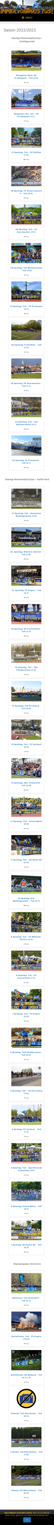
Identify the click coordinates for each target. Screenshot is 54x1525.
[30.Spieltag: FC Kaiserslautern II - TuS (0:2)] (26, 185)
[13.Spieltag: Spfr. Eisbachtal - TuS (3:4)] (26, 777)
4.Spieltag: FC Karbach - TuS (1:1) (26, 1130)
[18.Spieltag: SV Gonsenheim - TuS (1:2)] (26, 623)
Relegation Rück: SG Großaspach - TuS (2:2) (26, 76)
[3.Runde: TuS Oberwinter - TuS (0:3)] (26, 1408)
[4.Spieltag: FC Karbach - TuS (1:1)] (26, 1124)
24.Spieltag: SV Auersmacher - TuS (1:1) (26, 384)
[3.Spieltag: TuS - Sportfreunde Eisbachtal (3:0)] (26, 1162)
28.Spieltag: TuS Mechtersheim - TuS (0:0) (26, 269)
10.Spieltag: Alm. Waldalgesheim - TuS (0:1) (26, 899)
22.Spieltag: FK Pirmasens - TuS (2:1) (26, 461)
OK (27, 1520)
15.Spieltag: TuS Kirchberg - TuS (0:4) (26, 707)
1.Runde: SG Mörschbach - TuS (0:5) (26, 1491)
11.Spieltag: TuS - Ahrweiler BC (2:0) (26, 861)
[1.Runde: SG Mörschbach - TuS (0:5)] (26, 1485)
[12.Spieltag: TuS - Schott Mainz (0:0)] (26, 816)
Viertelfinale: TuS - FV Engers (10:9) (26, 1337)
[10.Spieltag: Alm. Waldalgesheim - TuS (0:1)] (26, 893)
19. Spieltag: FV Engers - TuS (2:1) (26, 591)
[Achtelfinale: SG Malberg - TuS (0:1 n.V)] (26, 1369)
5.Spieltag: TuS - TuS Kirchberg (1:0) (26, 1092)
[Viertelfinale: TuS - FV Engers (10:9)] (26, 1331)
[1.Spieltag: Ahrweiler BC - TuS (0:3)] (26, 1239)
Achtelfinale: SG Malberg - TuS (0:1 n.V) (26, 1376)
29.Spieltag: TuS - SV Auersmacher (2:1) (26, 230)
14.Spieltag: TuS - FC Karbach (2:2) (26, 745)
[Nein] (51, 1517)
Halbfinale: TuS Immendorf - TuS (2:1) (26, 1299)
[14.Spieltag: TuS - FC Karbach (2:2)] (26, 739)
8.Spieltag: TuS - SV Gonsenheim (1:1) (26, 976)
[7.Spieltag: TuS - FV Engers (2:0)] (26, 1008)
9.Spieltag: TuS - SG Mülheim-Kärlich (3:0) (26, 938)
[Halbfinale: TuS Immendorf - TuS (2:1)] (26, 1292)
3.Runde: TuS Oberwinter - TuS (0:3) (26, 1414)
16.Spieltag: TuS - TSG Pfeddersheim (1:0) (26, 668)
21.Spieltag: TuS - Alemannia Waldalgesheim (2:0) (26, 514)
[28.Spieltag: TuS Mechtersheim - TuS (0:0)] (26, 262)
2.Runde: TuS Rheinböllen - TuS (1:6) (26, 1453)
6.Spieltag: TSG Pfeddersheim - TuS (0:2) (26, 1053)
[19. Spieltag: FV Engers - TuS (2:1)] (26, 585)
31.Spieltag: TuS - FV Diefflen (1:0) (26, 153)
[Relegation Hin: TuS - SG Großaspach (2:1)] (26, 108)
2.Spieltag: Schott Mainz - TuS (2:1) (26, 1207)
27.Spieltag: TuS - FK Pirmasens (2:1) (26, 307)
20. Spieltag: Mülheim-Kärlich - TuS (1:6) (26, 553)
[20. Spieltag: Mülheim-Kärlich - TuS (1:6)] (26, 546)
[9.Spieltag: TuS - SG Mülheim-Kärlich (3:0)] (26, 931)
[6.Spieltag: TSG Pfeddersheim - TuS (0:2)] (26, 1047)
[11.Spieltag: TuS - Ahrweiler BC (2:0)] (26, 854)
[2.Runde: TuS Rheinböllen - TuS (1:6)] (26, 1446)
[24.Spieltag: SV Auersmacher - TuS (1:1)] (26, 378)
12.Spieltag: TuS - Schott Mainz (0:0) (26, 822)
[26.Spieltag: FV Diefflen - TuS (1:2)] (26, 339)
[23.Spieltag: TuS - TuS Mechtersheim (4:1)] (26, 416)
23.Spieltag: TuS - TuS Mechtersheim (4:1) (26, 423)
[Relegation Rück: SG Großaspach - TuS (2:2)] (26, 70)
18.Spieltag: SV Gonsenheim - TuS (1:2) (26, 630)
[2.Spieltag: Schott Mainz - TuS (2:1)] (26, 1201)
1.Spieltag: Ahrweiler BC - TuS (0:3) (26, 1246)
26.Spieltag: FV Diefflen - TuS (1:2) (26, 346)
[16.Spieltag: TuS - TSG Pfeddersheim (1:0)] (26, 662)
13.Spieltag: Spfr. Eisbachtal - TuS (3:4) (26, 784)
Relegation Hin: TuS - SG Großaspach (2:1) (26, 115)
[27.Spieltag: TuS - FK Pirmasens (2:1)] (26, 301)
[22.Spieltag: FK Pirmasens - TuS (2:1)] (26, 455)
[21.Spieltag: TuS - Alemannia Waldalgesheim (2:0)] (26, 508)
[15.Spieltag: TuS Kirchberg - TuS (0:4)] (26, 700)
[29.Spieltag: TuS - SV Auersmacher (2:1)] (26, 224)
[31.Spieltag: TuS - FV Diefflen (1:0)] (26, 147)
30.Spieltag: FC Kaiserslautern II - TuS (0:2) (26, 192)
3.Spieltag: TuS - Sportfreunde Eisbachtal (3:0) (26, 1169)
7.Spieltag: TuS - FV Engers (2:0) (26, 1015)
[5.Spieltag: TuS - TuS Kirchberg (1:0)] (26, 1085)
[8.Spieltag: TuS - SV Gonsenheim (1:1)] (26, 970)
